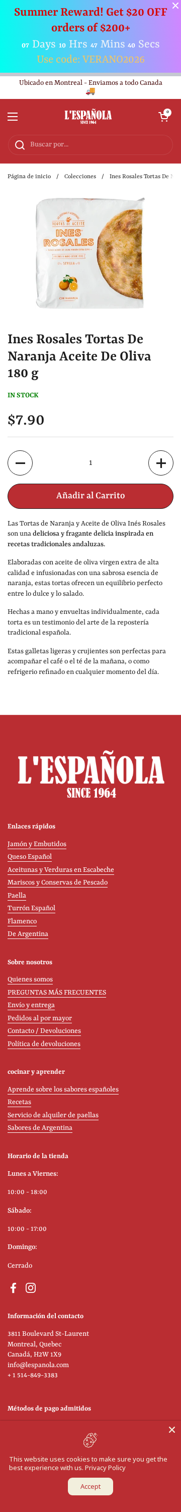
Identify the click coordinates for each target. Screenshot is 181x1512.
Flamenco (22, 921)
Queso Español (30, 857)
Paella (17, 896)
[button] (163, 117)
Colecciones (80, 176)
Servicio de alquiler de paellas (53, 1115)
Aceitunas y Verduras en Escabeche (61, 870)
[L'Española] (88, 117)
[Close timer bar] (175, 6)
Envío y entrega (31, 1005)
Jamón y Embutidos (37, 844)
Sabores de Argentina (40, 1128)
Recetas (19, 1102)
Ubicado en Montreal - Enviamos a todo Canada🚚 (90, 87)
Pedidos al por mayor (40, 1018)
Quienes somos (30, 979)
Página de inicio (29, 176)
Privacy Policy (105, 1467)
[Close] (172, 1430)
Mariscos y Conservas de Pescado (58, 883)
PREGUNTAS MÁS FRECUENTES (57, 993)
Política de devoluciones (44, 1044)
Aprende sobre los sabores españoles (63, 1089)
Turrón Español (31, 908)
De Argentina (28, 934)
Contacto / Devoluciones (44, 1031)
